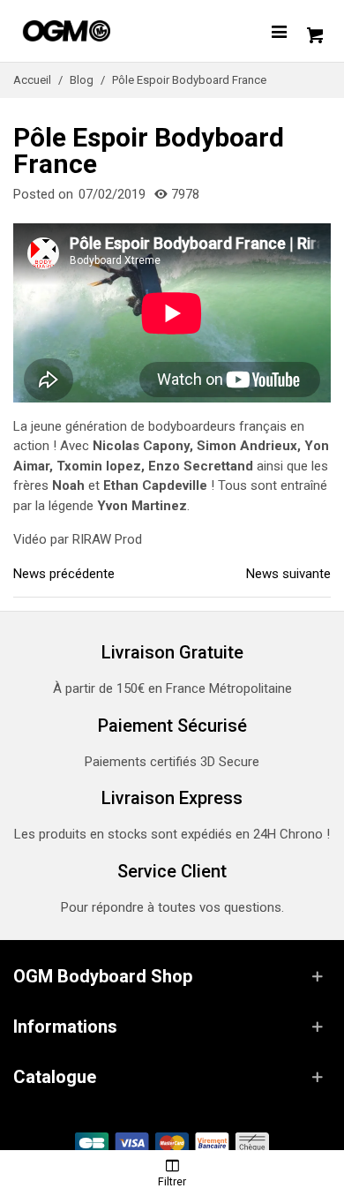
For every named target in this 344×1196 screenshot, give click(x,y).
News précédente (64, 574)
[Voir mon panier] (313, 31)
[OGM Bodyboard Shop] (101, 30)
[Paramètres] (278, 31)
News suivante (288, 574)
